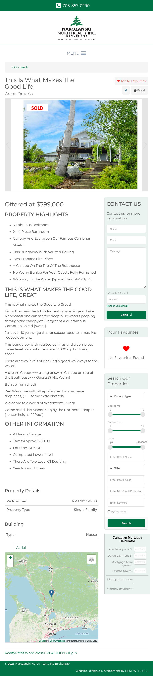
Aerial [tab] (21, 548)
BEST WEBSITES (136, 671)
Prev (8, 145)
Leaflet (42, 640)
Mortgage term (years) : (122, 563)
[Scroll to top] (143, 667)
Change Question (116, 305)
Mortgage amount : (120, 581)
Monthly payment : (120, 588)
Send (125, 315)
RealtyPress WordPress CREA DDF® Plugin (41, 653)
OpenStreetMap (57, 640)
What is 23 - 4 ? (117, 293)
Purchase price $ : (120, 549)
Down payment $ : (120, 555)
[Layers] (91, 559)
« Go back (20, 67)
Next (145, 145)
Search (126, 523)
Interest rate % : (122, 570)
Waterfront (118, 512)
